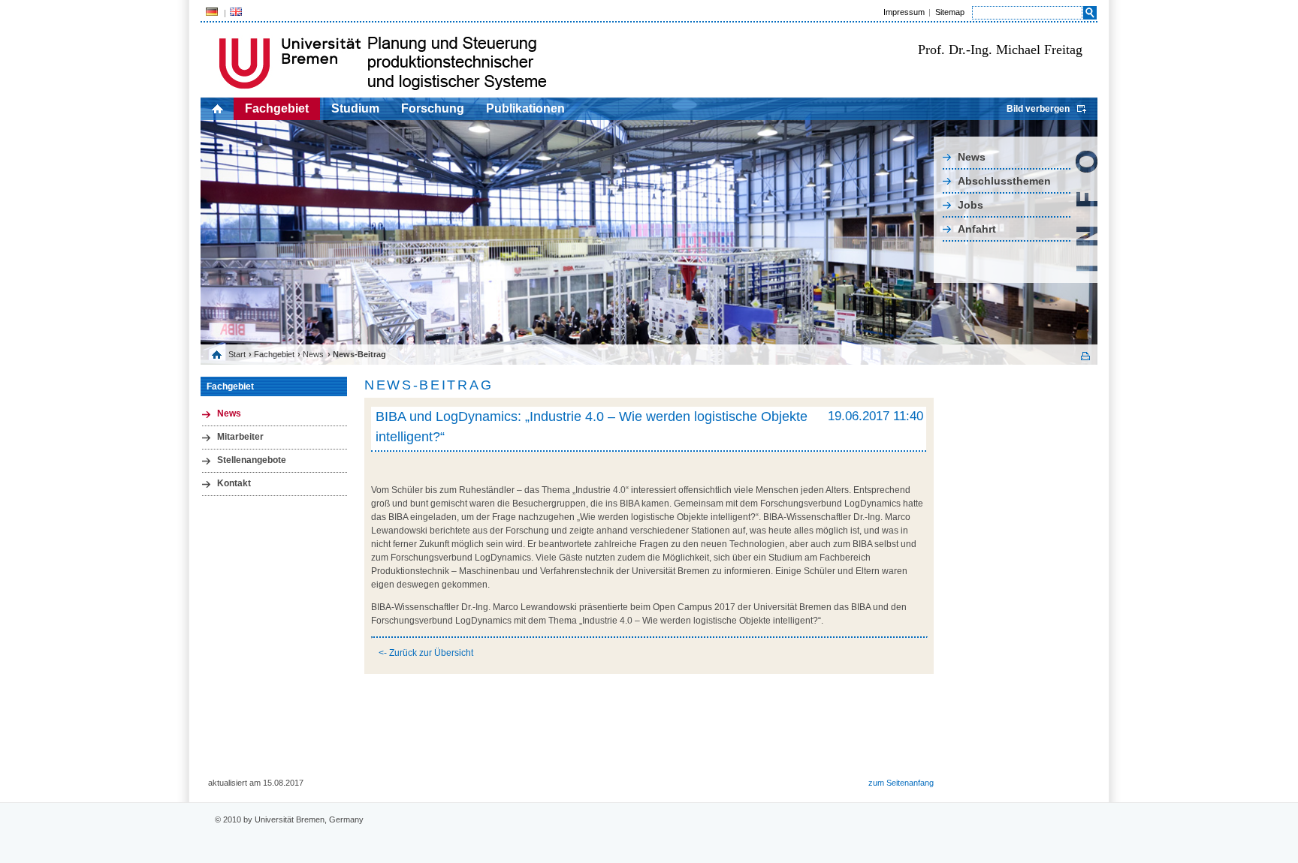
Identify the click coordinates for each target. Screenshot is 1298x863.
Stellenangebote (251, 460)
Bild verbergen (1038, 109)
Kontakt (234, 483)
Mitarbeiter (240, 436)
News (972, 157)
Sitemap (949, 12)
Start (237, 354)
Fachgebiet (277, 108)
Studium (355, 108)
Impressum (904, 12)
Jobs (970, 205)
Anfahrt (977, 229)
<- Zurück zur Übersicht (426, 653)
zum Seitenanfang (901, 782)
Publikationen (525, 108)
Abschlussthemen (1004, 181)
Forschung (432, 108)
